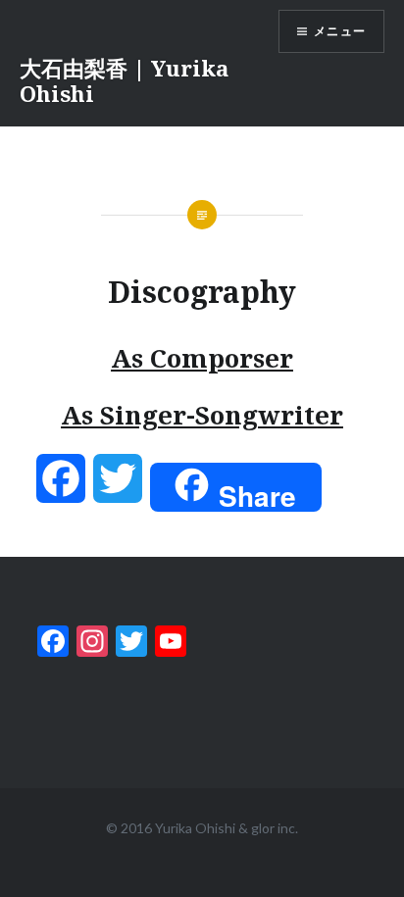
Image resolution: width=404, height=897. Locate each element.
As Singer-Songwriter (202, 414)
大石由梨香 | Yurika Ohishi (124, 80)
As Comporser (202, 357)
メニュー (340, 31)
